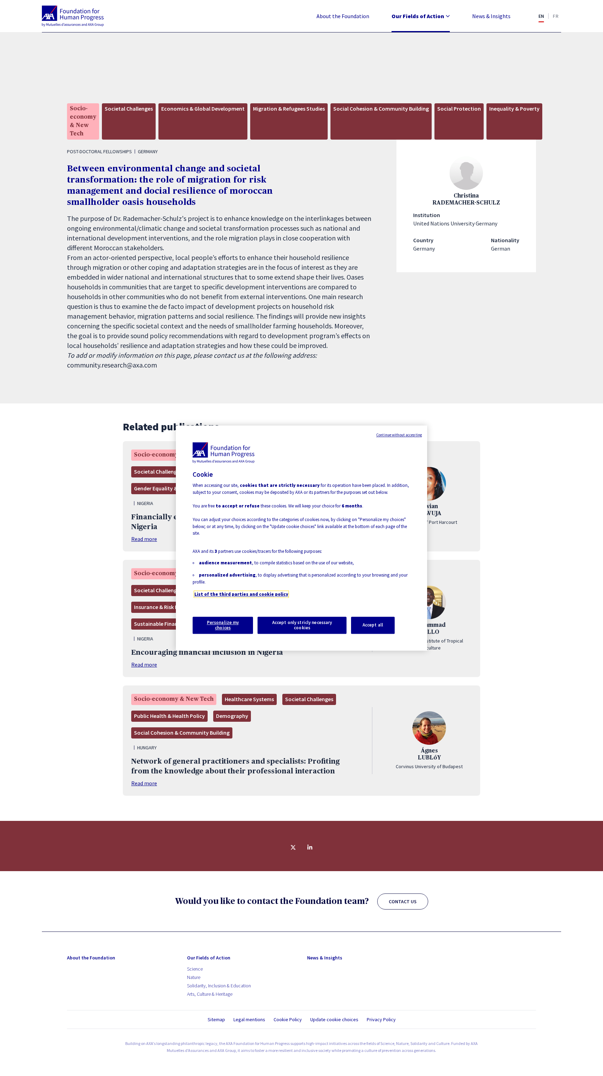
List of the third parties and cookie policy (241, 594)
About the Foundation (343, 16)
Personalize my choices (223, 625)
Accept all (373, 625)
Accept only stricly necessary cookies (302, 625)
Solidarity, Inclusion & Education (219, 985)
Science (195, 969)
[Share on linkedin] (310, 847)
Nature (193, 977)
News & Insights (491, 16)
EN (541, 16)
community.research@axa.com (112, 365)
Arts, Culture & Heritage (209, 994)
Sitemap (216, 1019)
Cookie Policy (288, 1019)
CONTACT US (403, 901)
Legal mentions (249, 1019)
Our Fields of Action (418, 16)
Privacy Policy (381, 1019)
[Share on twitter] (293, 847)
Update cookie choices (334, 1020)
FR (555, 16)
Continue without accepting (399, 434)
